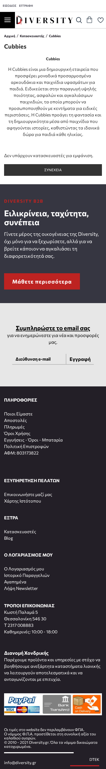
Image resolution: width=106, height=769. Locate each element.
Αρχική (9, 36)
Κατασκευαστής (32, 36)
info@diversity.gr (20, 762)
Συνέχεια (53, 170)
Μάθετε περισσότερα (42, 281)
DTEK (94, 759)
